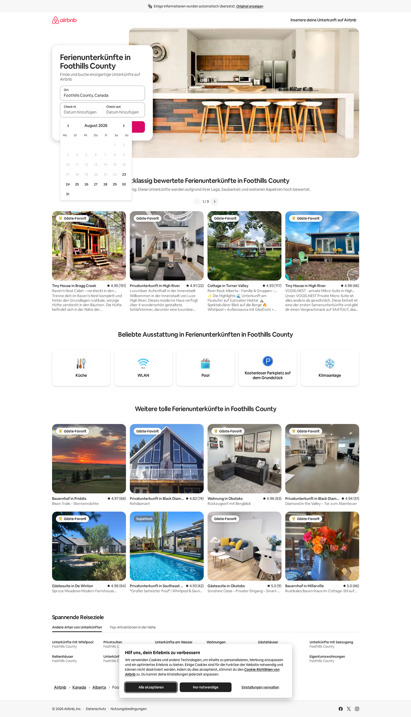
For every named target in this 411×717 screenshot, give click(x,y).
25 (77, 184)
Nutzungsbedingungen (129, 709)
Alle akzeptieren (150, 687)
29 (115, 184)
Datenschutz (96, 709)
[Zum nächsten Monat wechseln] (123, 125)
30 (124, 184)
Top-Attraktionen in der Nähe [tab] (133, 627)
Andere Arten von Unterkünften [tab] (77, 627)
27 (96, 184)
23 (124, 174)
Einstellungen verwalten (260, 687)
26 (86, 184)
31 (67, 194)
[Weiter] (214, 201)
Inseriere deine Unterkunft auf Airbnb (323, 20)
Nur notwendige (205, 687)
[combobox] (102, 95)
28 (105, 184)
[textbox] (81, 112)
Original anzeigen (249, 6)
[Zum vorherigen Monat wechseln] (68, 125)
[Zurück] (197, 201)
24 (68, 184)
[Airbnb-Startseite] (64, 20)
